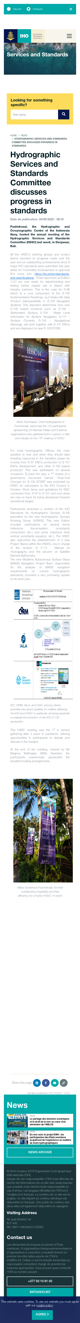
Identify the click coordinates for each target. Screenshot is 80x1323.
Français (38, 9)
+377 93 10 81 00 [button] (40, 1281)
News (24, 135)
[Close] (71, 9)
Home (13, 135)
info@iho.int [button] (40, 1292)
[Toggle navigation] (69, 36)
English (17, 9)
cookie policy (44, 1305)
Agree (41, 1314)
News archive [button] (40, 1152)
